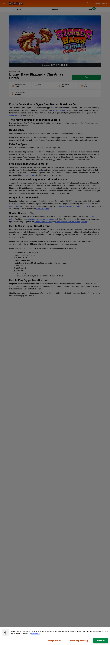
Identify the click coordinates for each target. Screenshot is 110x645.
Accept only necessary (79, 641)
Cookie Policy (35, 634)
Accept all (101, 641)
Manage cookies (54, 641)
